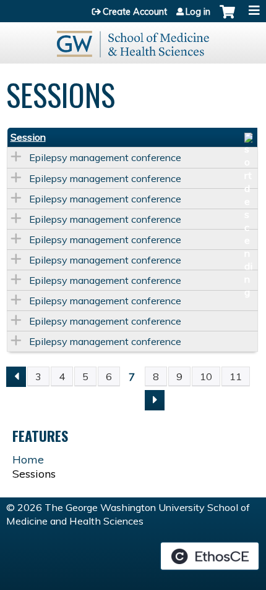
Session (28, 137)
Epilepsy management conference (105, 157)
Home (28, 459)
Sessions (34, 474)
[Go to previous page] (16, 377)
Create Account (135, 11)
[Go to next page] (155, 400)
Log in (198, 11)
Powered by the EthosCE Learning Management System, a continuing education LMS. (210, 556)
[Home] (133, 39)
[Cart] (227, 18)
